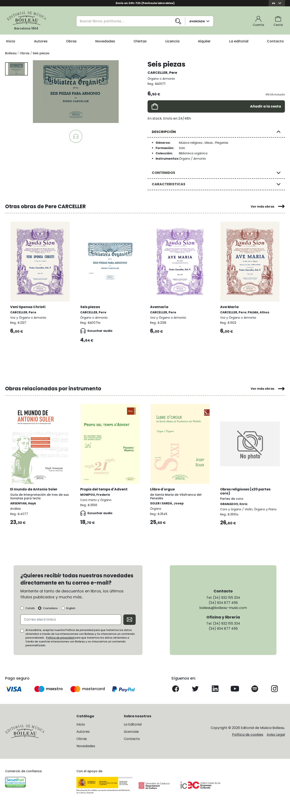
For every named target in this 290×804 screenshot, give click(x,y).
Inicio (10, 41)
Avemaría (159, 306)
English (70, 608)
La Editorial (133, 724)
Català (30, 608)
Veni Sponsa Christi (27, 306)
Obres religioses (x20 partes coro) (245, 491)
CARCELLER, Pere (162, 72)
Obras (71, 41)
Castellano (50, 608)
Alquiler (204, 41)
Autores (41, 41)
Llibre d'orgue (162, 489)
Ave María (229, 306)
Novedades (105, 41)
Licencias (131, 731)
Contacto (275, 41)
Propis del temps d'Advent (104, 489)
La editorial (238, 41)
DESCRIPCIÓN (164, 131)
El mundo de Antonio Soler (33, 489)
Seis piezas (90, 306)
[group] (76, 91)
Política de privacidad (60, 637)
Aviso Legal (276, 734)
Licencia (172, 41)
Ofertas (140, 41)
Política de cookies (247, 734)
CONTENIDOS (163, 172)
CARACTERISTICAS (168, 184)
